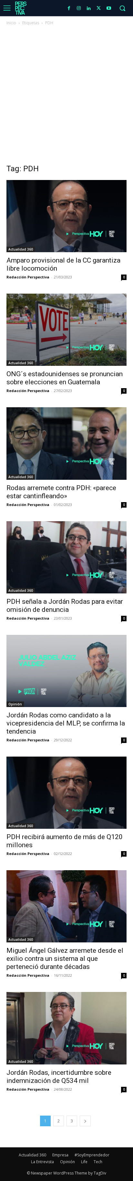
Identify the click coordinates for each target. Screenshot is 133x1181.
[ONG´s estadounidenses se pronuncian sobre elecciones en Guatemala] (66, 330)
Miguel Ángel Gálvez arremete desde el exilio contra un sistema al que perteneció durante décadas (64, 959)
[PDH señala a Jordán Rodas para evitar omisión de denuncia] (66, 557)
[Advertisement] (66, 96)
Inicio (11, 23)
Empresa (60, 1155)
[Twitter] (99, 9)
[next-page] (85, 1121)
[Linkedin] (89, 9)
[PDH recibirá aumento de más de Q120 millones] (66, 793)
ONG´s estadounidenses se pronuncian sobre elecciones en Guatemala (64, 378)
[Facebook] (69, 9)
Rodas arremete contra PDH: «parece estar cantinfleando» (61, 492)
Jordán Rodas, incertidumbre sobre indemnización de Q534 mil (58, 1077)
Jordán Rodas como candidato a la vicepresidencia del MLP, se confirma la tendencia (65, 723)
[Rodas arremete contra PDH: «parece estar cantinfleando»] (66, 443)
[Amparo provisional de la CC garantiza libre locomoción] (66, 216)
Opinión (15, 704)
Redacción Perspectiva (27, 277)
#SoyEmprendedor (92, 1155)
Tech (98, 1161)
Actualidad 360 (20, 249)
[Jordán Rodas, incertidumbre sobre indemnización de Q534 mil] (66, 1028)
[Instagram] (79, 9)
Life (84, 1161)
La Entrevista (42, 1161)
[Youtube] (109, 9)
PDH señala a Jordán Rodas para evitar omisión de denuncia (64, 605)
